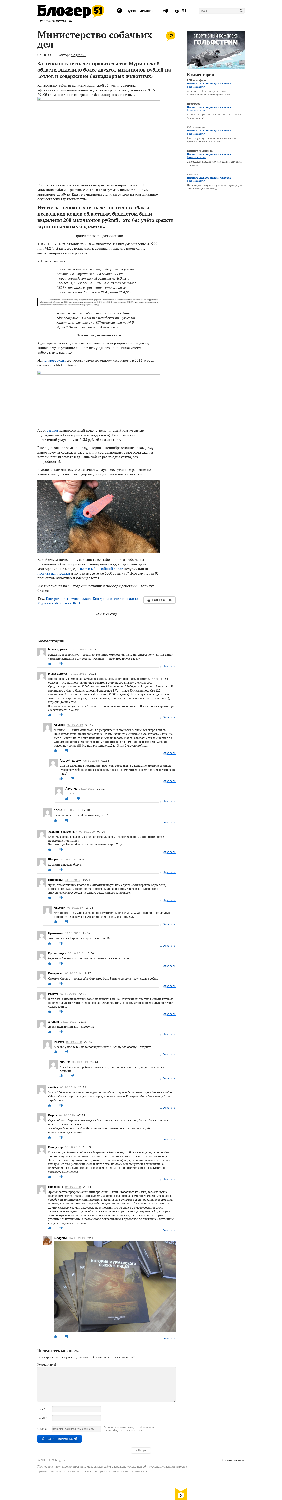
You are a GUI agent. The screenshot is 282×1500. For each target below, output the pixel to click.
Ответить (169, 666)
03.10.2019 (78, 649)
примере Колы (54, 360)
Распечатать (162, 600)
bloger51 (178, 10)
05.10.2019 (91, 760)
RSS (70, 20)
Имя (41, 1409)
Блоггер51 (70, 11)
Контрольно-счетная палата (68, 598)
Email (42, 1418)
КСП (76, 603)
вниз (181, 1494)
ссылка (52, 430)
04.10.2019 (67, 1115)
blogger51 (78, 55)
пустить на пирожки (53, 573)
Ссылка (42, 1429)
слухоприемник (138, 10)
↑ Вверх (141, 1450)
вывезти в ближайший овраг (100, 568)
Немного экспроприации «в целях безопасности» (209, 85)
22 (171, 35)
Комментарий (47, 1364)
